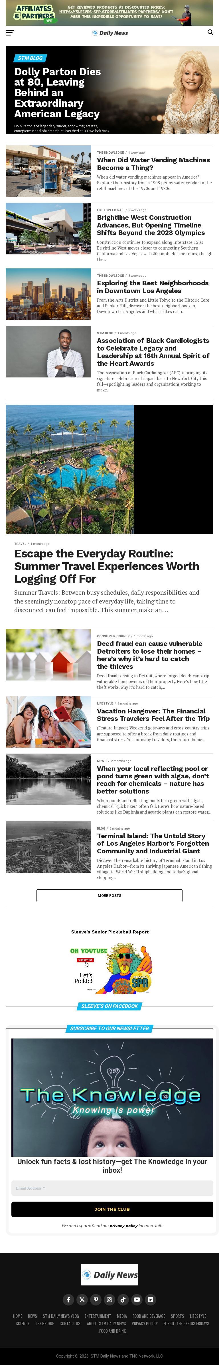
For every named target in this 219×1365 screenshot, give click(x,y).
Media (122, 1316)
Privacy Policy (145, 1323)
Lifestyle (198, 1316)
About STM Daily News (106, 1323)
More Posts (109, 895)
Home (17, 1316)
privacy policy (124, 1225)
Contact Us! (70, 1323)
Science (22, 1323)
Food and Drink (112, 1331)
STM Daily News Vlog (61, 1316)
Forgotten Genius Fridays (186, 1323)
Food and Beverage (149, 1316)
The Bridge (44, 1323)
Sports (177, 1316)
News (32, 1316)
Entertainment (98, 1316)
